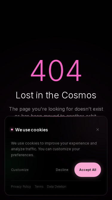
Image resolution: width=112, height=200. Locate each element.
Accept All (87, 170)
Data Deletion (56, 186)
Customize (20, 170)
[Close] (97, 129)
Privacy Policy (21, 186)
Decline (62, 170)
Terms (39, 186)
